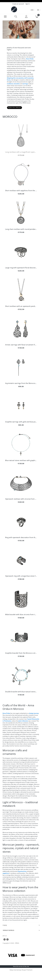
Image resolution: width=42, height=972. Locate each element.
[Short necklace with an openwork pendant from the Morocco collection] (21, 290)
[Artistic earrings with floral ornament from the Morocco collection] (21, 329)
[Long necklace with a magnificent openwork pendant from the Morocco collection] (21, 136)
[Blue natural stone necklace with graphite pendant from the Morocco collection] (21, 444)
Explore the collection (14, 107)
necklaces (10, 84)
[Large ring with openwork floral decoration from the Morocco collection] (21, 251)
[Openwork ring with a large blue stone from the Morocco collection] (21, 560)
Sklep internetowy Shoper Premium (21, 970)
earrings (25, 84)
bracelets (16, 84)
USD (32, 10)
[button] (5, 16)
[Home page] (14, 9)
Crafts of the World (14, 705)
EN (38, 10)
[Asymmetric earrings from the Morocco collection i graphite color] (21, 367)
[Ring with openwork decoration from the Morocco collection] (21, 521)
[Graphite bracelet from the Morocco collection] (21, 637)
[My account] (26, 17)
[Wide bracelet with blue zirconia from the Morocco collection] (21, 598)
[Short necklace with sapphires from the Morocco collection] (21, 174)
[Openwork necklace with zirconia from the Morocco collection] (21, 483)
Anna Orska (29, 59)
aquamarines (22, 871)
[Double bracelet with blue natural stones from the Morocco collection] (21, 675)
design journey (34, 713)
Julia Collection (23, 721)
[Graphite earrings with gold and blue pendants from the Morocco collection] (21, 406)
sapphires (6, 873)
